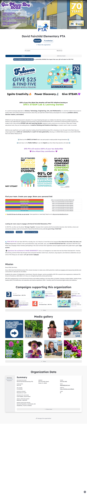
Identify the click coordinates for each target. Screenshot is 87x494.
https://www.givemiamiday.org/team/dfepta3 (62, 207)
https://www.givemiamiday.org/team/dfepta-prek (62, 200)
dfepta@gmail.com (65, 385)
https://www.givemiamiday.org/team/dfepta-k (62, 201)
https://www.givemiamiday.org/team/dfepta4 (62, 208)
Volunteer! (19, 232)
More (44, 310)
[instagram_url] (60, 392)
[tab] (23, 56)
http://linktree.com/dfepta (67, 389)
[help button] (85, 492)
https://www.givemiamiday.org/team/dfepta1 (62, 203)
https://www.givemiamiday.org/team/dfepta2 (62, 205)
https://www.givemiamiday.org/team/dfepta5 (62, 210)
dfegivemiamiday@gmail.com (60, 214)
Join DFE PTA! (9, 232)
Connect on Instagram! (31, 232)
